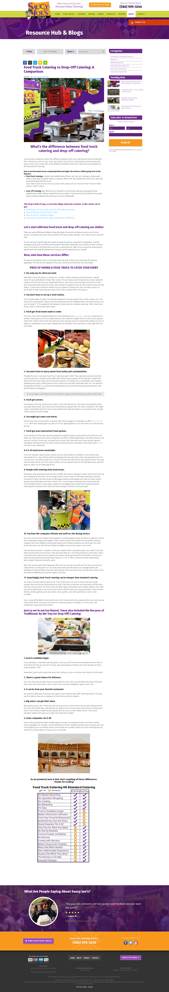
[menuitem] (58, 14)
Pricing (91, 14)
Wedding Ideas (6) (116, 63)
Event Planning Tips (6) (118, 72)
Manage (90, 987)
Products (111, 14)
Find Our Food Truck (100, 5)
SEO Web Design (81, 987)
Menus (101, 14)
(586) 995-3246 (131, 7)
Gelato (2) (113, 60)
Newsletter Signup (130, 957)
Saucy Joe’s (79, 316)
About (131, 14)
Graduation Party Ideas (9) (119, 66)
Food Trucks (68, 14)
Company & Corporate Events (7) (121, 56)
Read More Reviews (73, 921)
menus (100, 443)
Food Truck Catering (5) (118, 69)
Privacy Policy (134, 149)
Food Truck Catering (40, 77)
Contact (141, 14)
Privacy (87, 958)
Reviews (122, 14)
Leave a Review (90, 921)
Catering (81, 14)
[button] (25, 63)
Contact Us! (140, 22)
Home (57, 14)
